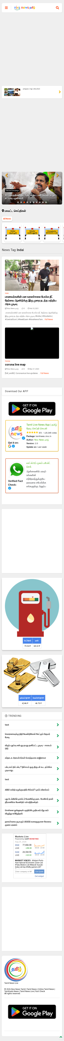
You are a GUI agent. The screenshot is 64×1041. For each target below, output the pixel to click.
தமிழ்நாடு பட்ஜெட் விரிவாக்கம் (31, 89)
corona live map (15, 364)
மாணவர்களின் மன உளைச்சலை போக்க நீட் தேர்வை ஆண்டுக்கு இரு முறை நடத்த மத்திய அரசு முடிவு (31, 300)
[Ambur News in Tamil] (12, 233)
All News (7, 219)
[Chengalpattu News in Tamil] (51, 233)
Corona (7, 361)
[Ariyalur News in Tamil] (32, 233)
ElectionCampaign (12, 190)
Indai (7, 293)
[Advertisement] (32, 49)
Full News (49, 319)
